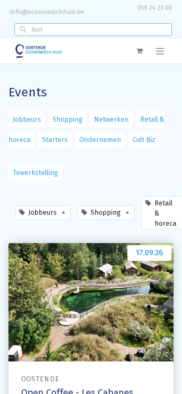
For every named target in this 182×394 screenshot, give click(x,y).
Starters (55, 140)
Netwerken (111, 119)
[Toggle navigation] (160, 51)
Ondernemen (100, 140)
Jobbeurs (27, 119)
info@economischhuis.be (47, 12)
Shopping (67, 119)
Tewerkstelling (35, 173)
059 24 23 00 (155, 7)
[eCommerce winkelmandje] (139, 50)
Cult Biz (143, 140)
